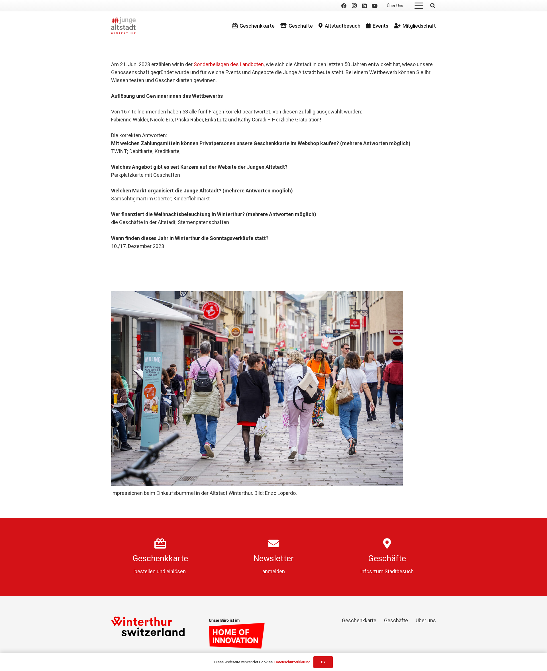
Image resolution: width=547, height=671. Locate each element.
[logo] (123, 25)
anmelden (273, 571)
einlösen (176, 571)
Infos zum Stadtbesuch (387, 571)
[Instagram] (354, 6)
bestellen (145, 571)
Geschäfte (387, 558)
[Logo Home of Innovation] (237, 633)
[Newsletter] (273, 543)
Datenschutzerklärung (292, 662)
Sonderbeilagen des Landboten (229, 64)
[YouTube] (375, 6)
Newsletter (274, 558)
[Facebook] (344, 6)
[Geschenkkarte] (160, 543)
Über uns (426, 620)
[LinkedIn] (364, 6)
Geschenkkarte (160, 558)
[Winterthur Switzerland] (148, 626)
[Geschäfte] (387, 543)
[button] (419, 5)
